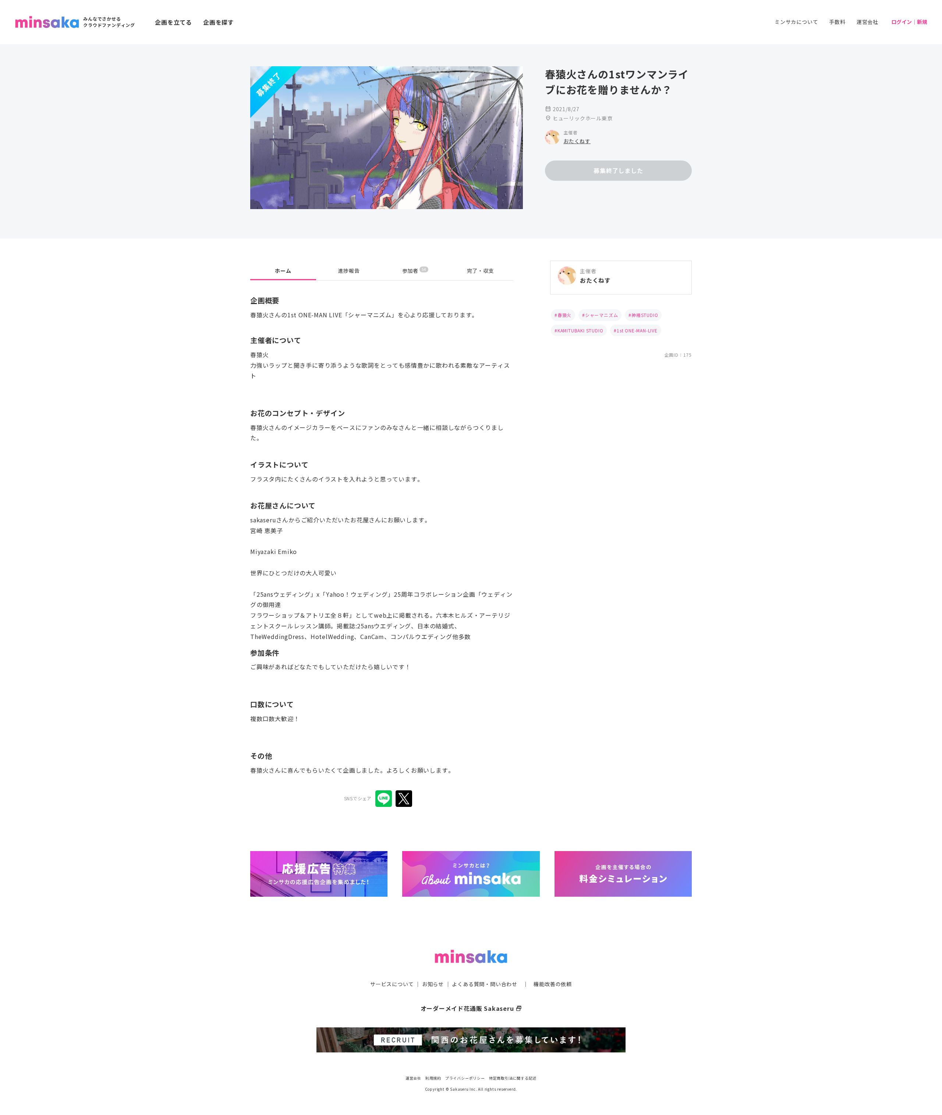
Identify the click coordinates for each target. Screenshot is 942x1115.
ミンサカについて (796, 21)
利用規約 (433, 1078)
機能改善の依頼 (553, 984)
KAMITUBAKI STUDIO (580, 330)
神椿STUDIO (644, 315)
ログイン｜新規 (909, 21)
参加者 (414, 270)
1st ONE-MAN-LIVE (637, 330)
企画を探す (218, 22)
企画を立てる (173, 22)
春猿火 (564, 315)
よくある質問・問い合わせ (484, 984)
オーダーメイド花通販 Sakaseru (471, 1008)
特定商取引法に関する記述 (513, 1078)
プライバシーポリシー (465, 1078)
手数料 (837, 21)
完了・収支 (480, 270)
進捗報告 (349, 270)
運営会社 (867, 21)
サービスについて (392, 984)
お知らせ (433, 984)
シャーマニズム (601, 315)
